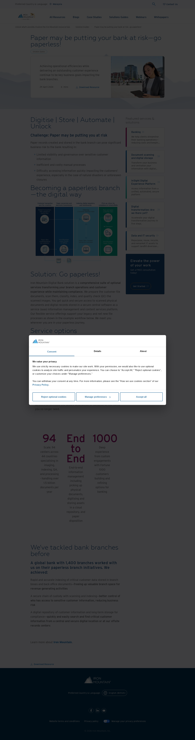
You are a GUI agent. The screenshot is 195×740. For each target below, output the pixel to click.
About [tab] (143, 351)
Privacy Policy (40, 384)
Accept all (141, 397)
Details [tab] (97, 351)
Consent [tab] (51, 351)
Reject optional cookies (53, 397)
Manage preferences (96, 397)
